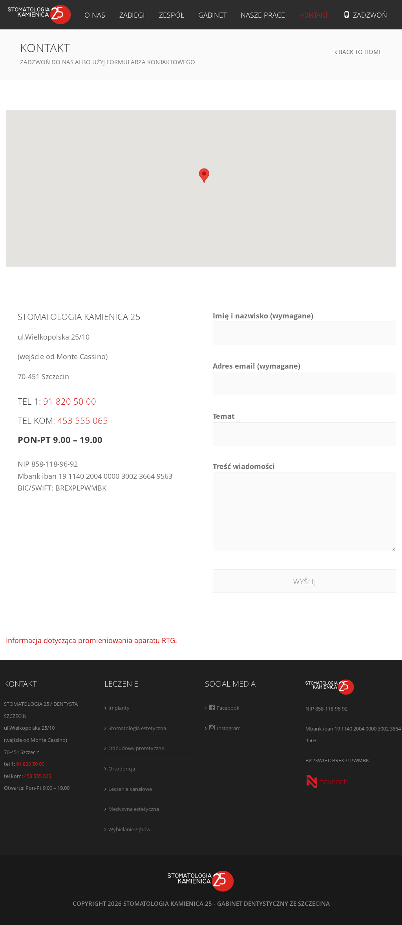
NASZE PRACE (263, 15)
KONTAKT (313, 15)
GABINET (212, 15)
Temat (224, 416)
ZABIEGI (132, 15)
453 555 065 (82, 420)
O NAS (94, 15)
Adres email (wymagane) (256, 366)
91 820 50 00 (69, 401)
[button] (204, 176)
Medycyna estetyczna (133, 808)
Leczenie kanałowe (130, 788)
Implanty (119, 707)
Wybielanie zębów (129, 829)
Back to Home (359, 52)
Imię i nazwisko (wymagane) (263, 315)
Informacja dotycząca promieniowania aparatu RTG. (91, 640)
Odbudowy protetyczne (136, 748)
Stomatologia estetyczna (137, 728)
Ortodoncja (121, 768)
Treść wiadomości (244, 466)
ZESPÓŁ (171, 15)
